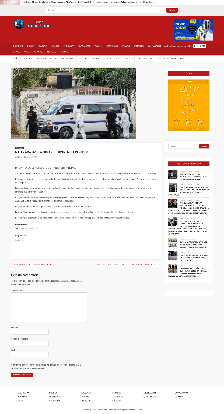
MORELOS (51, 52)
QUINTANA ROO (155, 46)
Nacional (28, 58)
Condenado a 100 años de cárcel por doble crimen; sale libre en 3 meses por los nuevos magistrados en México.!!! (188, 272)
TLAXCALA (42, 46)
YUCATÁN (98, 46)
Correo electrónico (20, 339)
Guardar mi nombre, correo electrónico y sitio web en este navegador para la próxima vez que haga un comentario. (46, 366)
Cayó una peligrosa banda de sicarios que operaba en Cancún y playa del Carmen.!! (193, 244)
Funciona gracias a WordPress (94, 410)
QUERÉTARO (112, 46)
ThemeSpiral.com (134, 410)
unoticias (19, 157)
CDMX (27, 52)
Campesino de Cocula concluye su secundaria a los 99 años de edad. (127, 265)
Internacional (68, 58)
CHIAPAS (126, 46)
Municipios (41, 58)
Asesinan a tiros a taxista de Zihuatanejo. (34, 265)
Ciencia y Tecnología (101, 58)
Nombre (15, 327)
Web (13, 350)
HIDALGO (64, 52)
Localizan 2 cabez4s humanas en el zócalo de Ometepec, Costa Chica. (194, 258)
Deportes (83, 58)
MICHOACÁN (69, 46)
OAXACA (16, 52)
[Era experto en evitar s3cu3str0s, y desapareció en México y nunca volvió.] (172, 174)
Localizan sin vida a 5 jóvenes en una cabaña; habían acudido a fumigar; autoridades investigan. (188, 191)
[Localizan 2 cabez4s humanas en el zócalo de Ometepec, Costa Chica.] (172, 255)
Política (17, 58)
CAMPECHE (139, 46)
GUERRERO (18, 46)
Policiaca (53, 58)
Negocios (118, 58)
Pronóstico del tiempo (189, 129)
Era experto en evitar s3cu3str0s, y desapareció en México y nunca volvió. (193, 176)
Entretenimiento (144, 58)
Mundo (129, 58)
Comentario (17, 290)
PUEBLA (30, 46)
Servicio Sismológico (165, 58)
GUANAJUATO (84, 46)
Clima (181, 58)
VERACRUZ (38, 52)
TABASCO (55, 46)
